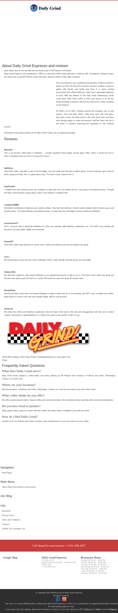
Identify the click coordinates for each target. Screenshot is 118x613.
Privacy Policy (8, 515)
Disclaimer (6, 511)
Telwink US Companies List (13, 529)
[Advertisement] (59, 39)
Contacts (5, 524)
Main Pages (7, 473)
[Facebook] (58, 601)
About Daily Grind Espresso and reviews (19, 487)
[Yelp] (64, 601)
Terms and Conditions (11, 520)
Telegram (113, 609)
